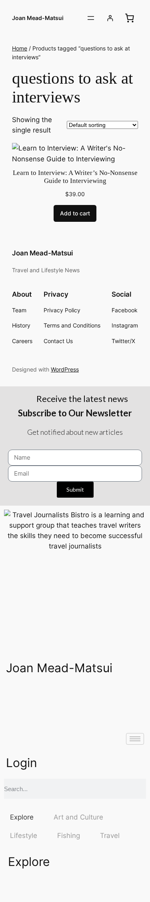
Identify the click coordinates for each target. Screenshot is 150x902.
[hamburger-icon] (135, 739)
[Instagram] (60, 696)
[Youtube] (82, 696)
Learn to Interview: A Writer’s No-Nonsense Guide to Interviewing (75, 177)
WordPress (65, 369)
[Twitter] (38, 696)
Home (19, 48)
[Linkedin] (126, 696)
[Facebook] (16, 696)
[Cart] (129, 18)
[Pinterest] (104, 696)
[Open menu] (91, 18)
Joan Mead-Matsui (38, 17)
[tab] (22, 817)
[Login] (110, 18)
